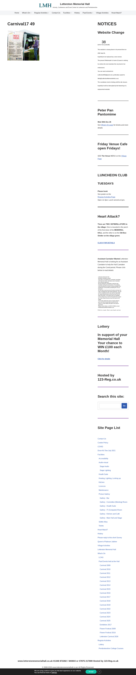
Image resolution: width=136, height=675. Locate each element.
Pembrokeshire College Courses (111, 648)
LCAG (101, 557)
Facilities (101, 454)
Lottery (101, 644)
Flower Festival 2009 (108, 629)
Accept (91, 672)
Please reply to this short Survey (110, 537)
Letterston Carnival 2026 (109, 636)
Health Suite (103, 474)
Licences (102, 486)
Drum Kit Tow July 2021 (106, 450)
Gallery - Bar (104, 498)
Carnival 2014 (105, 585)
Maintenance (103, 490)
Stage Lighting (105, 470)
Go (124, 406)
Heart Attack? (116, 13)
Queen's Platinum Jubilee (107, 542)
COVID (100, 447)
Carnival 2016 (105, 593)
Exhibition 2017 (106, 625)
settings (54, 673)
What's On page (107, 125)
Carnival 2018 (105, 601)
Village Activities (102, 13)
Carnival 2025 (105, 621)
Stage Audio (104, 466)
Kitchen (101, 482)
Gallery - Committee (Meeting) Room (113, 502)
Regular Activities (104, 197)
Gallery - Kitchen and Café (110, 514)
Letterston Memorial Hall (107, 549)
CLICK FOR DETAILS (106, 243)
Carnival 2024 (105, 617)
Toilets (101, 526)
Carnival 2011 (105, 573)
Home (17, 13)
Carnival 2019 (105, 605)
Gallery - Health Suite (108, 506)
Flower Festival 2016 (108, 633)
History (77, 13)
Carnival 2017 (105, 597)
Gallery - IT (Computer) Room (111, 510)
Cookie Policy (103, 443)
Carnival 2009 (105, 565)
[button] (30, 12)
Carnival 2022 (105, 609)
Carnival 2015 (105, 589)
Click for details (104, 359)
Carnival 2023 (105, 613)
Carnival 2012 (105, 577)
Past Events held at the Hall (109, 561)
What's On (101, 553)
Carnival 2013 (105, 581)
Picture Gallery (104, 494)
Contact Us (56, 13)
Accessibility (103, 458)
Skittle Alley (103, 522)
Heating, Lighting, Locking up (110, 478)
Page (113, 197)
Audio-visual (103, 462)
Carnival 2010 (105, 569)
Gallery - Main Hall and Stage (111, 518)
